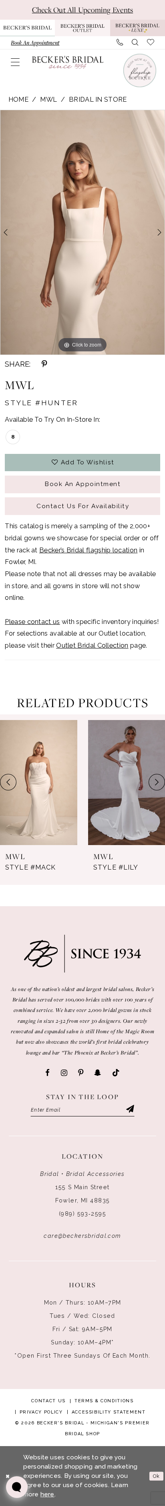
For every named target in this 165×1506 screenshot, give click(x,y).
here (47, 1494)
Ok (156, 1476)
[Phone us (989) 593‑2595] (119, 42)
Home (18, 99)
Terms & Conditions (104, 1400)
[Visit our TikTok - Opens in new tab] (116, 1073)
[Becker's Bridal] (67, 62)
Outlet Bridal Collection (92, 645)
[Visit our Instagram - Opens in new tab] (64, 1073)
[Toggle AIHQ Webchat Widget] (17, 1487)
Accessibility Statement (109, 1412)
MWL (48, 99)
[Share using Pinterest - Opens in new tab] (44, 364)
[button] (15, 62)
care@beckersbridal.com (82, 1236)
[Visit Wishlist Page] (151, 42)
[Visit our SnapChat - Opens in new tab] (97, 1073)
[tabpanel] (82, 232)
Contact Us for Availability (82, 506)
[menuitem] (35, 42)
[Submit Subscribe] (129, 1109)
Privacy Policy (41, 1412)
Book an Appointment (83, 484)
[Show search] (135, 42)
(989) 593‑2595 (82, 1214)
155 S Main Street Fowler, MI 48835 (82, 1194)
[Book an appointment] (139, 70)
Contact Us (48, 1400)
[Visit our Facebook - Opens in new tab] (47, 1073)
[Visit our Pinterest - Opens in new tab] (80, 1073)
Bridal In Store (98, 99)
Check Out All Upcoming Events (82, 9)
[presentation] (38, 782)
